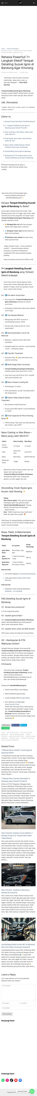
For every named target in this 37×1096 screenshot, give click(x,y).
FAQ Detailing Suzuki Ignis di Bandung (18, 151)
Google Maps (24, 698)
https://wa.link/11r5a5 (12, 704)
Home (3, 48)
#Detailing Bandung (17, 734)
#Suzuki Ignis (14, 738)
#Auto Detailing (13, 732)
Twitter (24, 725)
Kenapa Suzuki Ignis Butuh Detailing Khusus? (20, 121)
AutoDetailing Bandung (27, 574)
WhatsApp (6, 728)
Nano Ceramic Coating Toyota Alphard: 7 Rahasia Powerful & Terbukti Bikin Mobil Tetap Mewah (17, 835)
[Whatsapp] (32, 1091)
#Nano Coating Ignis (16, 736)
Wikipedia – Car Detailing (13, 591)
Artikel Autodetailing (12, 48)
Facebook (16, 725)
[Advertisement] (18, 25)
